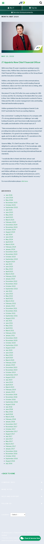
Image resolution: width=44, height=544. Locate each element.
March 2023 (10, 274)
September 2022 (12, 289)
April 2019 (9, 385)
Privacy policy (23, 520)
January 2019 (10, 392)
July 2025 (9, 210)
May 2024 (9, 239)
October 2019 (11, 372)
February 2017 (11, 446)
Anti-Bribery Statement (19, 522)
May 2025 (9, 215)
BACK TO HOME (9, 474)
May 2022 (9, 296)
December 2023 (11, 252)
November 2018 (11, 397)
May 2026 (9, 200)
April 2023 (9, 271)
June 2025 (9, 212)
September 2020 (12, 345)
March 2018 (10, 417)
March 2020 (10, 360)
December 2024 (11, 225)
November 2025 (11, 203)
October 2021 (10, 313)
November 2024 (11, 227)
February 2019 (11, 390)
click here (24, 181)
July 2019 (9, 380)
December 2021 (11, 308)
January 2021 (10, 335)
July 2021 (9, 321)
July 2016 (9, 463)
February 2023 (11, 276)
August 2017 (10, 434)
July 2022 (9, 291)
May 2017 (9, 441)
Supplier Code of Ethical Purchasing (23, 525)
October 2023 (11, 257)
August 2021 (10, 318)
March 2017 (10, 444)
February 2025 (11, 222)
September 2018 (12, 402)
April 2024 (9, 242)
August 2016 (10, 461)
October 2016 (11, 456)
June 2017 (9, 439)
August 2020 (10, 348)
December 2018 (11, 395)
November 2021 (11, 311)
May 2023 (9, 269)
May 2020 (9, 355)
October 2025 (11, 205)
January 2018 (10, 422)
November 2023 (11, 254)
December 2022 (11, 281)
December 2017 (11, 424)
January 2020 (10, 365)
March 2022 (10, 301)
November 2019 (11, 370)
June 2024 (9, 237)
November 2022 (11, 284)
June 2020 (9, 353)
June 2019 (9, 382)
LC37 (17, 527)
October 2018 (11, 399)
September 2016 (12, 458)
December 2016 (11, 451)
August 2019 (10, 377)
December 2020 (11, 338)
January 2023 (10, 279)
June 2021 (9, 323)
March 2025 (10, 220)
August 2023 (10, 262)
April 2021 (9, 328)
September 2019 (12, 375)
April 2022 (9, 298)
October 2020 (11, 343)
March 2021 (10, 331)
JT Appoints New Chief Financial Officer (21, 62)
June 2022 (9, 294)
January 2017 (10, 449)
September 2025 (12, 207)
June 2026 (9, 198)
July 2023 (9, 264)
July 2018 (9, 407)
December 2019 (11, 367)
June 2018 (9, 409)
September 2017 (12, 431)
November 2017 (11, 427)
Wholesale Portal (8, 527)
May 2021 (9, 326)
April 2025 (9, 217)
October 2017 (10, 429)
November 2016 (11, 454)
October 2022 (11, 286)
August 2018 (10, 404)
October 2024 (11, 230)
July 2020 (9, 350)
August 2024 (10, 232)
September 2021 (12, 316)
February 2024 (11, 247)
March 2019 (10, 387)
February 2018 (11, 419)
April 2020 (9, 358)
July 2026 (9, 195)
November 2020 (11, 340)
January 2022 (10, 306)
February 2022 (11, 303)
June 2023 (9, 267)
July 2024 (9, 234)
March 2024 (10, 244)
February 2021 (11, 333)
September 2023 (12, 259)
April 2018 (9, 414)
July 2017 (9, 436)
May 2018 (9, 412)
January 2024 (10, 249)
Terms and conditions (9, 520)
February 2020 (11, 363)
